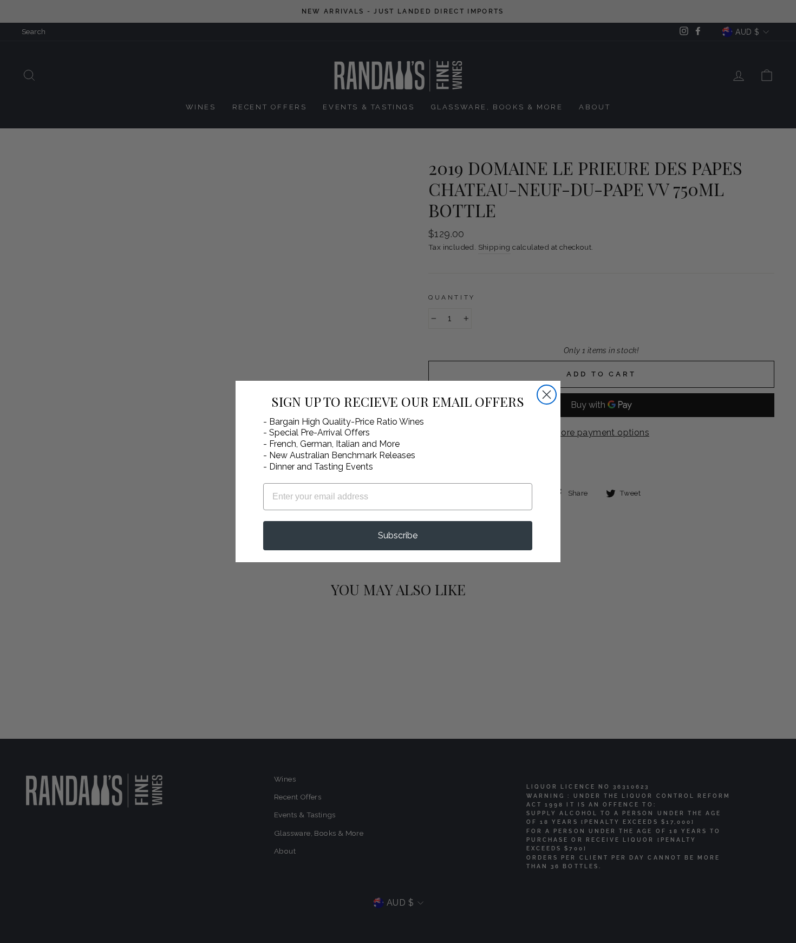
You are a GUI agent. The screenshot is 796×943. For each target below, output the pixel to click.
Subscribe (397, 535)
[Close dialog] (546, 394)
